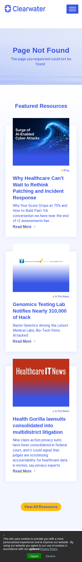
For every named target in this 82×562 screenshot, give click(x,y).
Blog (66, 170)
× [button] (4, 535)
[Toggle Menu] (72, 9)
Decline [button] (50, 556)
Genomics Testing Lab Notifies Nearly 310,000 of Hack (40, 311)
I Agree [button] (34, 556)
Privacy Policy (48, 549)
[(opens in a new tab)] (41, 268)
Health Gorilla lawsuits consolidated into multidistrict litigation (39, 425)
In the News (62, 296)
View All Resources (41, 507)
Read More (22, 227)
